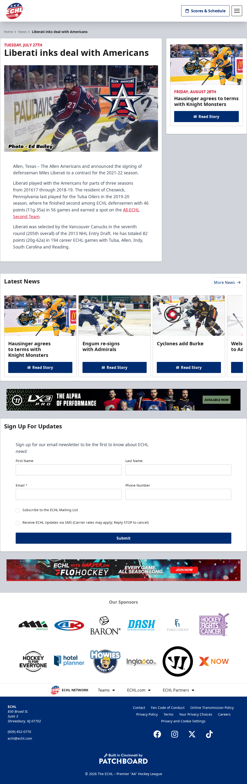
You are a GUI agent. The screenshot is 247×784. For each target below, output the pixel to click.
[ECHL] (14, 11)
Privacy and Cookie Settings (183, 721)
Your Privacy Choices (195, 714)
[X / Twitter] (192, 734)
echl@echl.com (20, 738)
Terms (168, 714)
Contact (139, 707)
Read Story (209, 116)
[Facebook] (157, 734)
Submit (123, 538)
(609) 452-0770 (19, 731)
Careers (224, 714)
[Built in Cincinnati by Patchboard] (123, 758)
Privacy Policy (147, 714)
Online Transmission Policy (212, 707)
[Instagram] (174, 734)
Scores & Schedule (208, 10)
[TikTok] (209, 734)
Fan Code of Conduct (168, 707)
